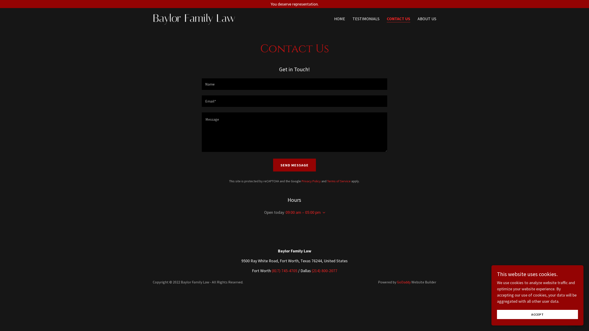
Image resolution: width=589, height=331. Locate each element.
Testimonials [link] (365, 18)
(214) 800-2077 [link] (324, 270)
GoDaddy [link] (404, 282)
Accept (537, 314)
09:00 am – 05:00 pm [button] (303, 212)
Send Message (294, 165)
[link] (202, 20)
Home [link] (339, 18)
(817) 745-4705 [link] (284, 270)
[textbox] (294, 84)
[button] (323, 212)
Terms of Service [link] (339, 181)
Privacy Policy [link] (311, 181)
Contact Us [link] (398, 18)
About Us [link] (427, 18)
